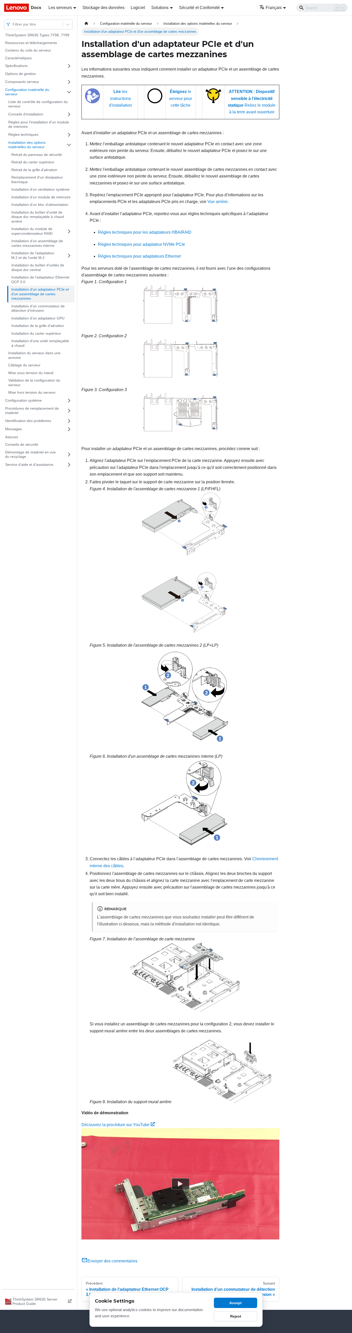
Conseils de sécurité (21, 444)
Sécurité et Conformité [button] (199, 7)
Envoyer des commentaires (112, 1261)
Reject (235, 1316)
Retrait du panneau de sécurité (36, 155)
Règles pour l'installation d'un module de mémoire (38, 124)
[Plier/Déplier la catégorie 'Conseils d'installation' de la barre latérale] (69, 114)
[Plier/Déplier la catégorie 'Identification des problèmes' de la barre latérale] (69, 421)
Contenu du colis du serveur (28, 50)
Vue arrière (217, 201)
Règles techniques (23, 134)
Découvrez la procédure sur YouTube (115, 1125)
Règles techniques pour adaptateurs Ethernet (139, 256)
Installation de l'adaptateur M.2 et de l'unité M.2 (32, 255)
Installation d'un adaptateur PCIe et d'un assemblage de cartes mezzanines (40, 293)
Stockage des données (103, 7)
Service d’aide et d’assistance (29, 464)
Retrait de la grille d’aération (34, 170)
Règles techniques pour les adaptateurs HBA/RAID (144, 232)
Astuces (11, 437)
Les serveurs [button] (60, 7)
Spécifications (16, 66)
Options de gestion (20, 74)
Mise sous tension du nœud (30, 373)
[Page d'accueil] (86, 24)
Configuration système (23, 400)
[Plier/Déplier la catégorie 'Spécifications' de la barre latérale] (69, 66)
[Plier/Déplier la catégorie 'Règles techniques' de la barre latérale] (69, 135)
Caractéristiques (18, 58)
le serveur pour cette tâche (180, 98)
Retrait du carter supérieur (32, 162)
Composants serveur (22, 82)
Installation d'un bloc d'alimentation (39, 205)
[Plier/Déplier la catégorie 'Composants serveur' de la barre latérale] (69, 82)
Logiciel (138, 7)
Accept (235, 1303)
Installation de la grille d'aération (37, 326)
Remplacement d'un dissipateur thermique (37, 179)
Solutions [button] (160, 7)
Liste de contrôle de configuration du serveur (38, 104)
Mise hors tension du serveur (32, 392)
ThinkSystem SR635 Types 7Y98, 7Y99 (37, 35)
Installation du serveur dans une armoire (34, 355)
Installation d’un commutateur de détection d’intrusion (38, 308)
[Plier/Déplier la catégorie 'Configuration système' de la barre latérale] (69, 400)
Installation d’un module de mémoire (41, 197)
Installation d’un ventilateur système (40, 189)
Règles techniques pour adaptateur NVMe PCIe (141, 244)
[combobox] (13, 24)
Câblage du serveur (24, 365)
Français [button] (274, 7)
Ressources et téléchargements (31, 43)
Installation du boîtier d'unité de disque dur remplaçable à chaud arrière (37, 216)
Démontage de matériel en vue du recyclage (30, 454)
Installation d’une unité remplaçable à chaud (40, 343)
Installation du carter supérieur (36, 333)
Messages (13, 429)
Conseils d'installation (25, 114)
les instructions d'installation (120, 98)
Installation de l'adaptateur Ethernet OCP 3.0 (40, 279)
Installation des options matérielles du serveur (27, 144)
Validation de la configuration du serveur (34, 382)
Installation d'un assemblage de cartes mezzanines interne (37, 243)
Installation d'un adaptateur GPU (37, 318)
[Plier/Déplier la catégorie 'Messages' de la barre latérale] (69, 429)
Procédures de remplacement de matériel (32, 410)
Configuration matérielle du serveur (27, 92)
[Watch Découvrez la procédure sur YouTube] (180, 1184)
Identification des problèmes (28, 421)
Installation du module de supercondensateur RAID (32, 231)
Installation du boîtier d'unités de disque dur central (37, 267)
